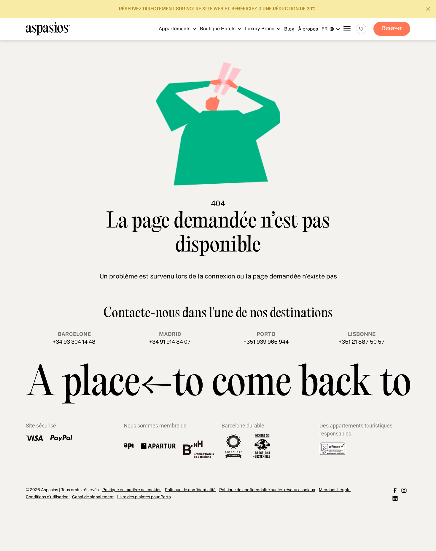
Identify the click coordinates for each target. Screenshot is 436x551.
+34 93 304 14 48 (74, 342)
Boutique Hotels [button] (214, 47)
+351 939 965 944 (266, 342)
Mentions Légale (335, 489)
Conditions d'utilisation (47, 496)
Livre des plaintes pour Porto (144, 496)
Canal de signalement (93, 496)
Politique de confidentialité (190, 489)
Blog (289, 29)
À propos (308, 29)
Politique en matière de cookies (131, 489)
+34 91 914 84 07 (170, 342)
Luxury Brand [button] (214, 60)
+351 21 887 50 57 (362, 342)
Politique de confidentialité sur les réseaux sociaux (267, 489)
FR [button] (325, 29)
